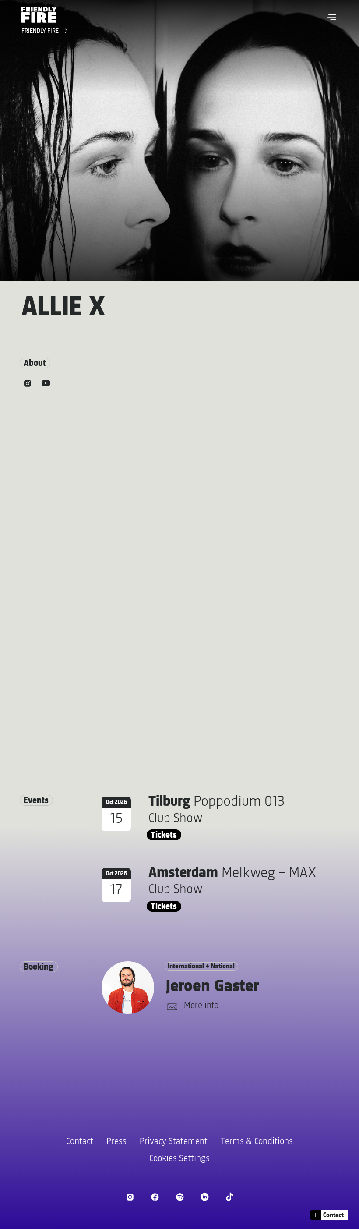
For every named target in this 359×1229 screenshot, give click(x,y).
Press (116, 1141)
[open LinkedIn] (205, 1197)
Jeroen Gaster (212, 986)
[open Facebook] (155, 1197)
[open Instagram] (130, 1197)
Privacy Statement (174, 1141)
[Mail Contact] (170, 1007)
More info (201, 1005)
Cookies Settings (179, 1158)
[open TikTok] (230, 1197)
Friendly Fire (40, 31)
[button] (332, 17)
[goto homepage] (38, 15)
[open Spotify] (180, 1197)
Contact (79, 1141)
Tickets (164, 835)
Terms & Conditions (257, 1141)
